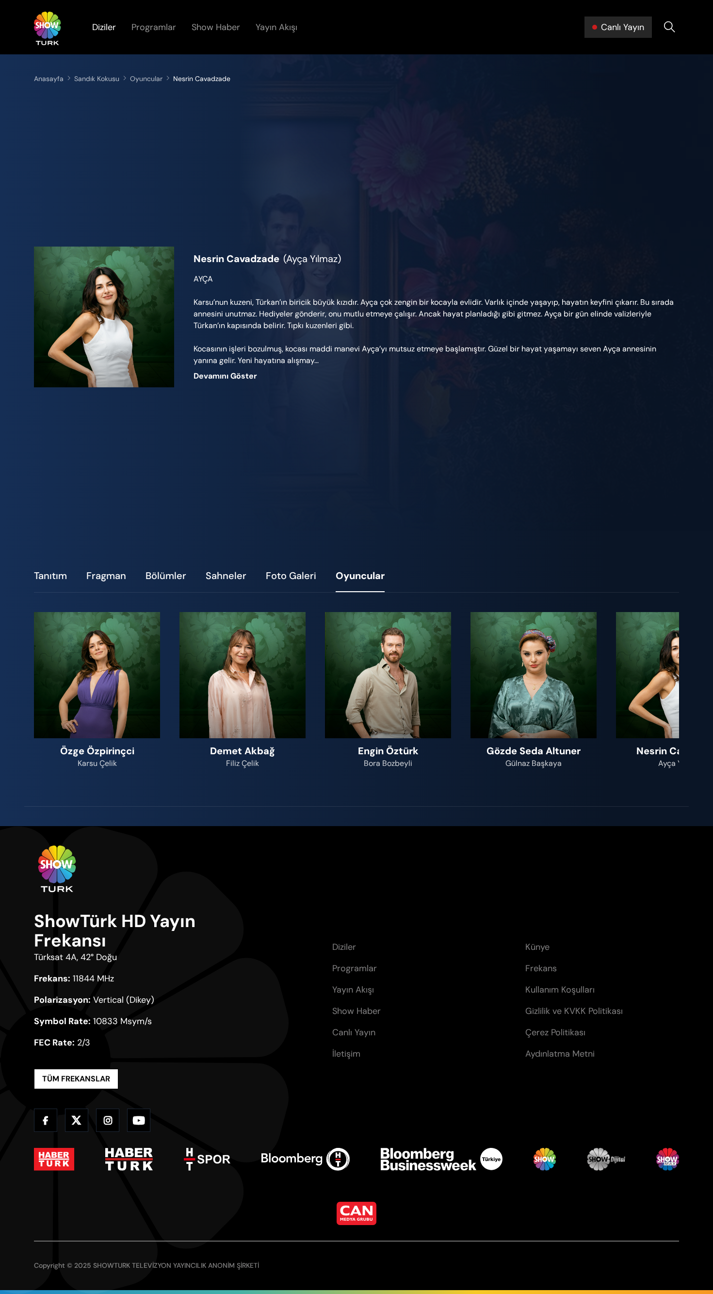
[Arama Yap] (669, 27)
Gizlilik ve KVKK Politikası (574, 1011)
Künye (537, 947)
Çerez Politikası (555, 1032)
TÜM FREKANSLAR (76, 1079)
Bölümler (166, 575)
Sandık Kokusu (96, 78)
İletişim (346, 1054)
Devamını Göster (225, 376)
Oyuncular (146, 78)
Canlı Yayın (353, 1032)
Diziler (104, 27)
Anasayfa (49, 78)
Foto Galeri (291, 575)
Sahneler (226, 575)
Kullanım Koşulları (560, 989)
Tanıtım (50, 575)
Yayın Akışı (276, 27)
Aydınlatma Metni (560, 1054)
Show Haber (216, 27)
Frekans (541, 968)
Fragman (106, 575)
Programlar (153, 27)
